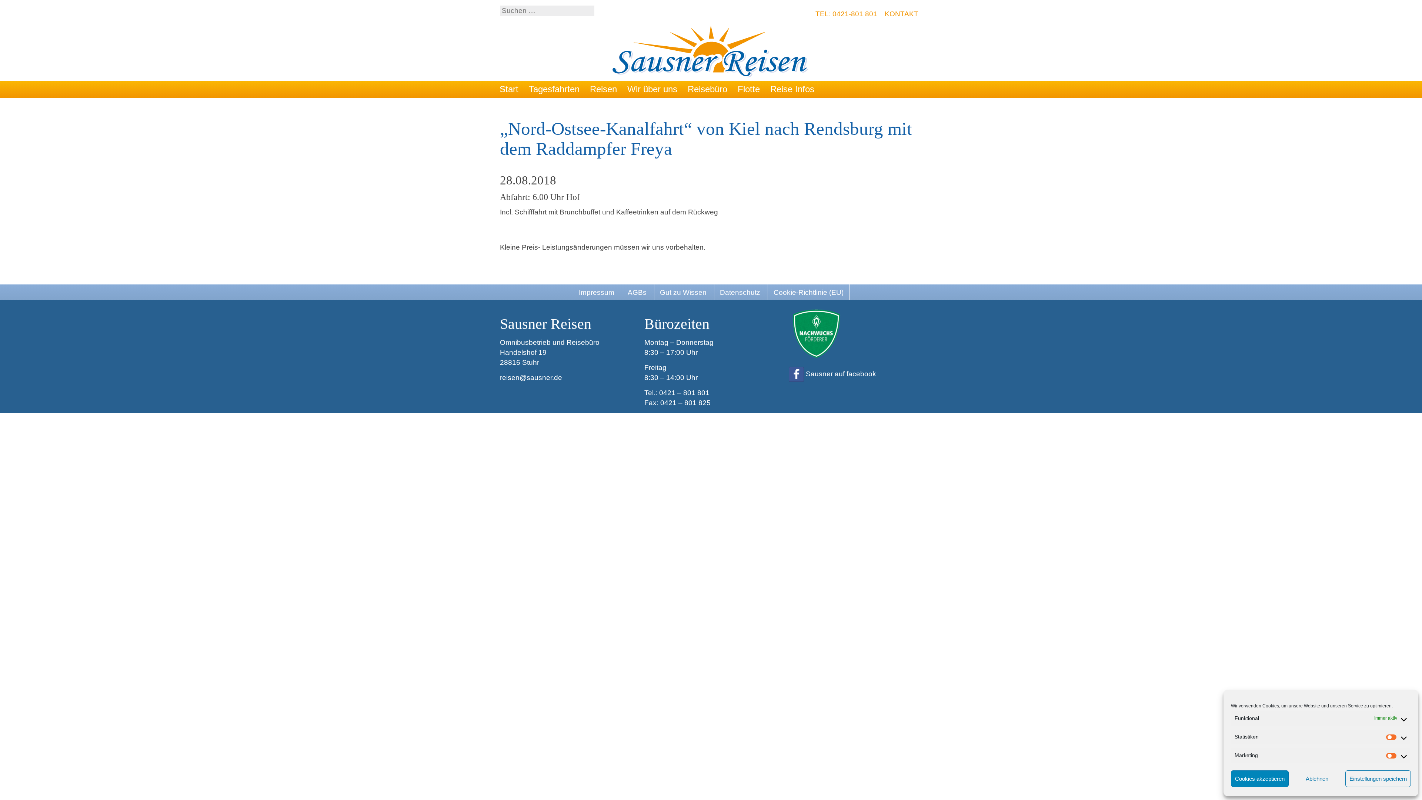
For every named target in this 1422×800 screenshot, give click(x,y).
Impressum (596, 292)
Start (509, 89)
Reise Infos (792, 89)
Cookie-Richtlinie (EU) (809, 292)
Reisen (603, 89)
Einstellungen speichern (1378, 779)
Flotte (749, 89)
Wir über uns (652, 89)
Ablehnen (1317, 779)
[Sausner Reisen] (711, 52)
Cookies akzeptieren (1260, 779)
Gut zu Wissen (683, 292)
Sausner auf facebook (841, 373)
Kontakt (901, 14)
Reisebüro (707, 89)
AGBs (637, 292)
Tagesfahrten (554, 89)
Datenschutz (740, 292)
